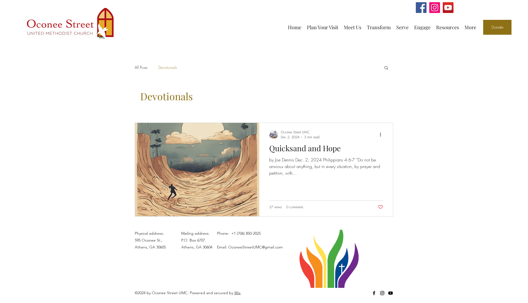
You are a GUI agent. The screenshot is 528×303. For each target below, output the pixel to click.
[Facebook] (421, 7)
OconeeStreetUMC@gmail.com (255, 247)
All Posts (141, 67)
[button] (386, 68)
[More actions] (382, 134)
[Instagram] (434, 7)
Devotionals (167, 67)
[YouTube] (448, 7)
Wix (237, 292)
